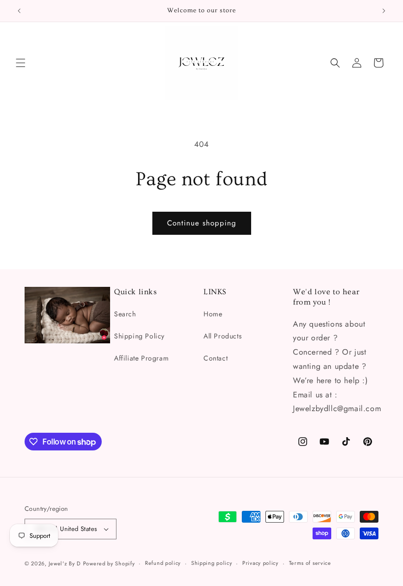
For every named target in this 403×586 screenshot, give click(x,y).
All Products (222, 336)
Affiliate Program (141, 358)
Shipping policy (211, 563)
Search (125, 314)
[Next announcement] (384, 11)
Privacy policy (260, 563)
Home (212, 314)
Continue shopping (201, 223)
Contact (215, 358)
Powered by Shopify (109, 563)
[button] (20, 63)
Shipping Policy (139, 336)
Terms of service (310, 563)
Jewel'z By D (65, 563)
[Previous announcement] (19, 11)
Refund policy (163, 563)
